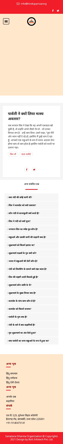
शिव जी (13, 154)
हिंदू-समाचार (11, 373)
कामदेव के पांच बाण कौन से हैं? (22, 300)
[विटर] (58, 10)
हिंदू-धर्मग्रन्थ (11, 378)
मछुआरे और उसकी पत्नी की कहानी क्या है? (27, 237)
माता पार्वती (26, 154)
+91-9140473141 (15, 423)
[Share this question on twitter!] (34, 169)
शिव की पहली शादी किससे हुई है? (23, 277)
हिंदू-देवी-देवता (12, 382)
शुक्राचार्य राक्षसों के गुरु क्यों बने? (23, 253)
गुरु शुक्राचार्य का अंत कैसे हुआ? (22, 332)
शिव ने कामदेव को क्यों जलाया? (22, 205)
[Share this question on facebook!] (26, 169)
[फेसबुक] (53, 10)
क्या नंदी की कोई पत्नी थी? (20, 197)
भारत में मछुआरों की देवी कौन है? (23, 261)
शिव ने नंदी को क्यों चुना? (20, 221)
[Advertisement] (31, 62)
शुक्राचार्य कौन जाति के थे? (20, 284)
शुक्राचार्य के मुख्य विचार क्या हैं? (22, 292)
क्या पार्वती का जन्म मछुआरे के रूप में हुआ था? (29, 340)
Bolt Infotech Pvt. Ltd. (40, 439)
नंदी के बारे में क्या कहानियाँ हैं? (22, 324)
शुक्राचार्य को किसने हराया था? (22, 245)
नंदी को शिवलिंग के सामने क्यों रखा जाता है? (28, 269)
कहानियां (10, 401)
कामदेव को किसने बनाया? (20, 308)
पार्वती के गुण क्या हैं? (18, 316)
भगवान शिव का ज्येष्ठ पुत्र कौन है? (23, 229)
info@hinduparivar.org (33, 3)
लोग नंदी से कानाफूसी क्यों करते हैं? (24, 213)
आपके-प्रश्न (11, 396)
